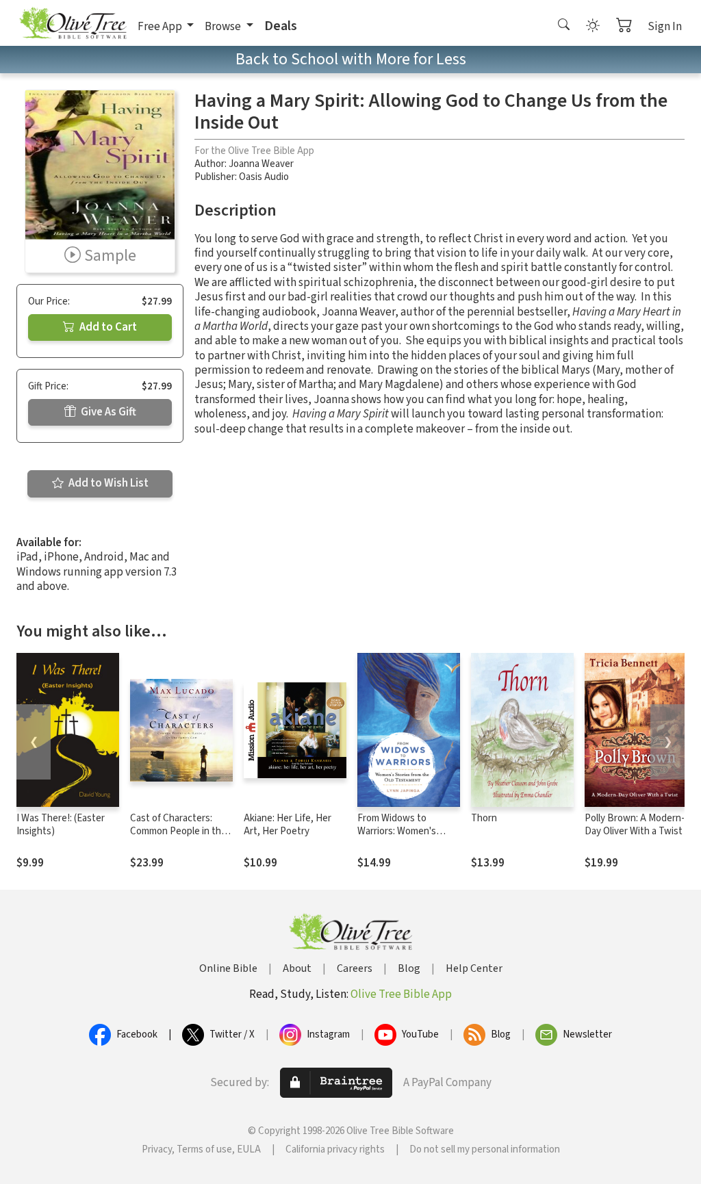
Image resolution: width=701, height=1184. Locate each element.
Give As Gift (107, 412)
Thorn (484, 818)
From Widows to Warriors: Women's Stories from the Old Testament (400, 837)
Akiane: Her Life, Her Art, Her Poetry (287, 824)
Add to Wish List (107, 483)
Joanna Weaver (261, 164)
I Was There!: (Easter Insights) (60, 824)
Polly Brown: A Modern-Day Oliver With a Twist (635, 824)
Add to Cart (107, 327)
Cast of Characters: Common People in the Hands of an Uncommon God (180, 837)
